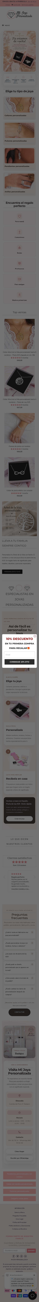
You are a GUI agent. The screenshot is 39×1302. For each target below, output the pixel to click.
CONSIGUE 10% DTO (19, 662)
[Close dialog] (35, 636)
